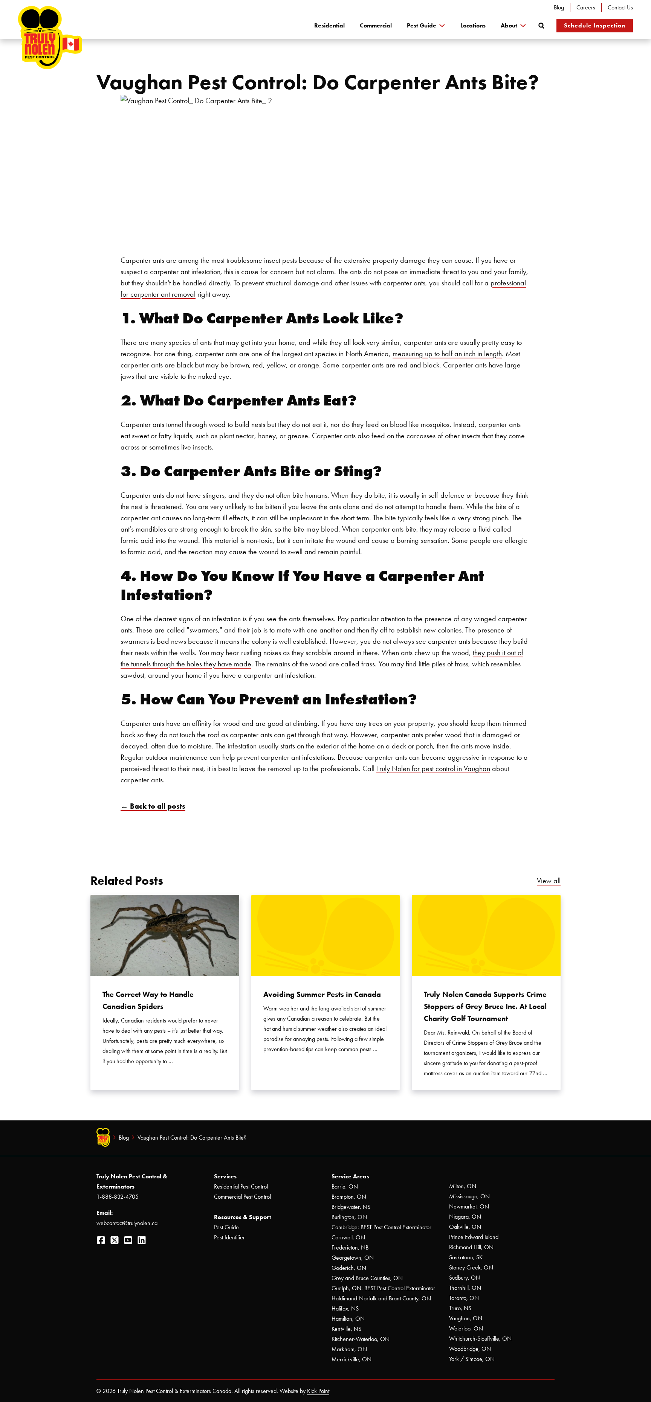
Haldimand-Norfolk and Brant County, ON (381, 1298)
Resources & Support (242, 1217)
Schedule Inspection (594, 25)
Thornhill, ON (465, 1287)
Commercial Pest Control (242, 1196)
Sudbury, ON (464, 1277)
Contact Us (620, 7)
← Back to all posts (153, 806)
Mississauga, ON (469, 1196)
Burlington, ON (349, 1217)
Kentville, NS (346, 1328)
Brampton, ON (349, 1196)
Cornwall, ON (348, 1237)
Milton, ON (462, 1186)
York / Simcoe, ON (472, 1358)
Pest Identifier (229, 1237)
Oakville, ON (465, 1226)
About (509, 25)
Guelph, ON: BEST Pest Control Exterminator (383, 1288)
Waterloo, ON (466, 1328)
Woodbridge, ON (470, 1348)
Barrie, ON (345, 1186)
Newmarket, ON (469, 1206)
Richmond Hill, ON (471, 1247)
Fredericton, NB (350, 1247)
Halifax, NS (345, 1308)
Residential (329, 25)
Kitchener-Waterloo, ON (361, 1339)
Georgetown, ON (353, 1257)
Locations (473, 25)
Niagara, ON (465, 1216)
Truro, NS (460, 1308)
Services (225, 1176)
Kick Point (318, 1390)
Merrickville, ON (351, 1359)
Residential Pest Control (241, 1186)
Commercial (376, 25)
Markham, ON (349, 1349)
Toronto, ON (464, 1297)
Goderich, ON (349, 1267)
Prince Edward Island (473, 1236)
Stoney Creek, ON (471, 1267)
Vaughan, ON (465, 1318)
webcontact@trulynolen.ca (126, 1223)
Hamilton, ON (348, 1318)
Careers (585, 7)
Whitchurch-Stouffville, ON (480, 1338)
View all (549, 880)
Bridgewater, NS (351, 1206)
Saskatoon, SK (466, 1257)
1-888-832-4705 (117, 1196)
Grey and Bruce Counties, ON (367, 1278)
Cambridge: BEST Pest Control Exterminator (381, 1227)
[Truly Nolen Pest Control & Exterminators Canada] (50, 37)
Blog (559, 7)
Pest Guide (421, 25)
